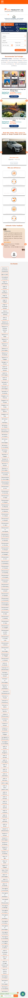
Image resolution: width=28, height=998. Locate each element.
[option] (14, 99)
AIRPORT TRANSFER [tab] (9, 30)
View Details (14, 96)
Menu (2, 3)
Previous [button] (1, 100)
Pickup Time (17, 42)
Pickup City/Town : (6, 33)
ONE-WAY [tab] (9, 27)
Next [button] (26, 100)
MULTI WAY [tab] (22, 30)
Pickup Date (4, 42)
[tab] (20, 24)
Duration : (4, 37)
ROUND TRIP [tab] (22, 27)
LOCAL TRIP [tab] (9, 24)
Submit (15, 995)
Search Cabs (19, 50)
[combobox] (2, 996)
